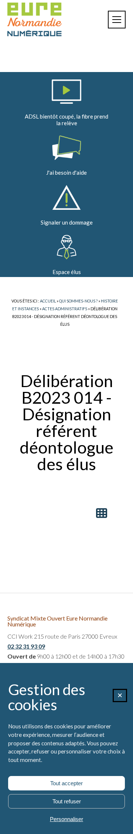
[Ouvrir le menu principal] (117, 19)
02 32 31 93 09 (26, 646)
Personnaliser (66, 819)
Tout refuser (66, 801)
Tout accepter (66, 783)
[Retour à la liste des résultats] (102, 513)
